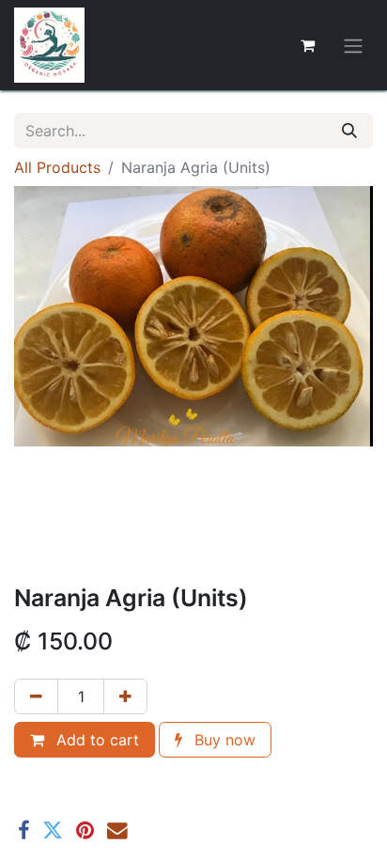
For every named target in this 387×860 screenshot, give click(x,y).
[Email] (117, 831)
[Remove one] (36, 696)
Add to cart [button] (95, 739)
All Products (57, 167)
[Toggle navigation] (353, 45)
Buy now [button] (222, 739)
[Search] (349, 131)
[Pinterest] (85, 831)
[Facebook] (23, 831)
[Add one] (125, 696)
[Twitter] (52, 831)
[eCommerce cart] (307, 45)
